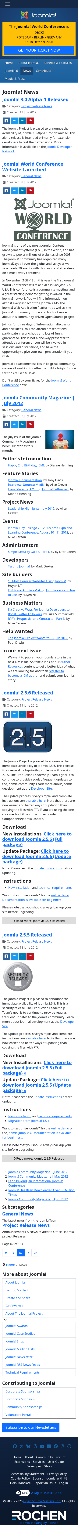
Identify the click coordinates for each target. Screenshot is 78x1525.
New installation (19, 888)
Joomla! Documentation (25, 480)
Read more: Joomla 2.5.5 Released (40, 1158)
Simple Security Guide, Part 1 (28, 552)
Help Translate (20, 1483)
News (27, 71)
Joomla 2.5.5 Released (27, 934)
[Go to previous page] (13, 1252)
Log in (63, 1483)
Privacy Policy (57, 1474)
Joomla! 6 (11, 71)
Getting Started (16, 1290)
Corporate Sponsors (20, 1399)
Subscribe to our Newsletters (30, 1427)
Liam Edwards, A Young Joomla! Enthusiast (38, 489)
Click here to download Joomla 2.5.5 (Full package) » (37, 1067)
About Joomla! (29, 63)
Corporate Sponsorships (23, 1391)
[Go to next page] (28, 1252)
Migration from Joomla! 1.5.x (28, 1121)
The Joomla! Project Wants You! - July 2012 (37, 638)
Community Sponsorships (24, 1407)
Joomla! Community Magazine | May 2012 (38, 1176)
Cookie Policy (20, 1478)
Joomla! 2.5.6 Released (27, 692)
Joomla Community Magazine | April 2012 (38, 1199)
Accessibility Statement (27, 1474)
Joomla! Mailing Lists (20, 1349)
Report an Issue (45, 1483)
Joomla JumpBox (19, 1133)
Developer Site (41, 788)
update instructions (48, 868)
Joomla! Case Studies (20, 1333)
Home (9, 63)
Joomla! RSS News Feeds (22, 1365)
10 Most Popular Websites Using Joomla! (37, 581)
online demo (60, 895)
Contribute (43, 71)
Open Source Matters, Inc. (42, 1501)
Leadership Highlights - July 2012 (31, 508)
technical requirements (55, 888)
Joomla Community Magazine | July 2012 (38, 400)
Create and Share (17, 1298)
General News (31, 176)
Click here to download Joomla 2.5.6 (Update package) (36, 856)
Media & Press (15, 79)
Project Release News (36, 106)
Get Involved (14, 1306)
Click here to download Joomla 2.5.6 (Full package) (37, 839)
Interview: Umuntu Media (26, 485)
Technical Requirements (22, 1372)
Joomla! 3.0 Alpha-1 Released (35, 99)
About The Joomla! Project (24, 1313)
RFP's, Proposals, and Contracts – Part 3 (36, 619)
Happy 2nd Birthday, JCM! (26, 465)
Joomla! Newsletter (19, 1357)
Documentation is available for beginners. (32, 900)
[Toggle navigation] (7, 4)
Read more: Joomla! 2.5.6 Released (40, 921)
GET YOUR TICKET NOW (39, 50)
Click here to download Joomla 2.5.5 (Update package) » (36, 1085)
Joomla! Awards (16, 1326)
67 (21, 1253)
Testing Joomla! (19, 566)
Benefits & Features (58, 63)
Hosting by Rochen (39, 1523)
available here (36, 801)
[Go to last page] (35, 1252)
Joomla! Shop (14, 1341)
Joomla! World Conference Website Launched (32, 167)
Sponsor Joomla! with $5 (50, 1478)
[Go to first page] (6, 1252)
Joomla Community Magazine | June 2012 (37, 1172)
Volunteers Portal (18, 1415)
